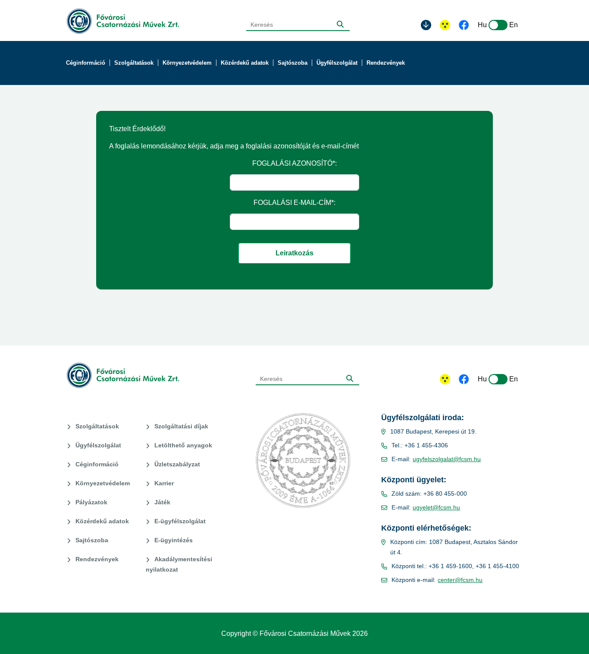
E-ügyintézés (173, 540)
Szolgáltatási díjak (181, 426)
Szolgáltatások (97, 426)
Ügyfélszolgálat (98, 445)
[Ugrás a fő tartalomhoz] (426, 25)
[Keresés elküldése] (340, 24)
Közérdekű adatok (102, 521)
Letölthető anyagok (183, 445)
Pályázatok (91, 502)
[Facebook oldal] (464, 26)
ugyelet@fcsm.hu (436, 507)
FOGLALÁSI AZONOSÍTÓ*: (294, 163)
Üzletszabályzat (177, 464)
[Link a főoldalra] (123, 21)
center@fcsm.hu (460, 579)
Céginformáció (97, 464)
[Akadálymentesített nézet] (445, 25)
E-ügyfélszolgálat (180, 521)
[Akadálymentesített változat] (445, 379)
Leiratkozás (294, 253)
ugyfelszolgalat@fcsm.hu (447, 459)
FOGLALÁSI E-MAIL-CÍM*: (294, 202)
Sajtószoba (91, 540)
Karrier (164, 483)
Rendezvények (97, 559)
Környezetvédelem (102, 483)
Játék (162, 502)
